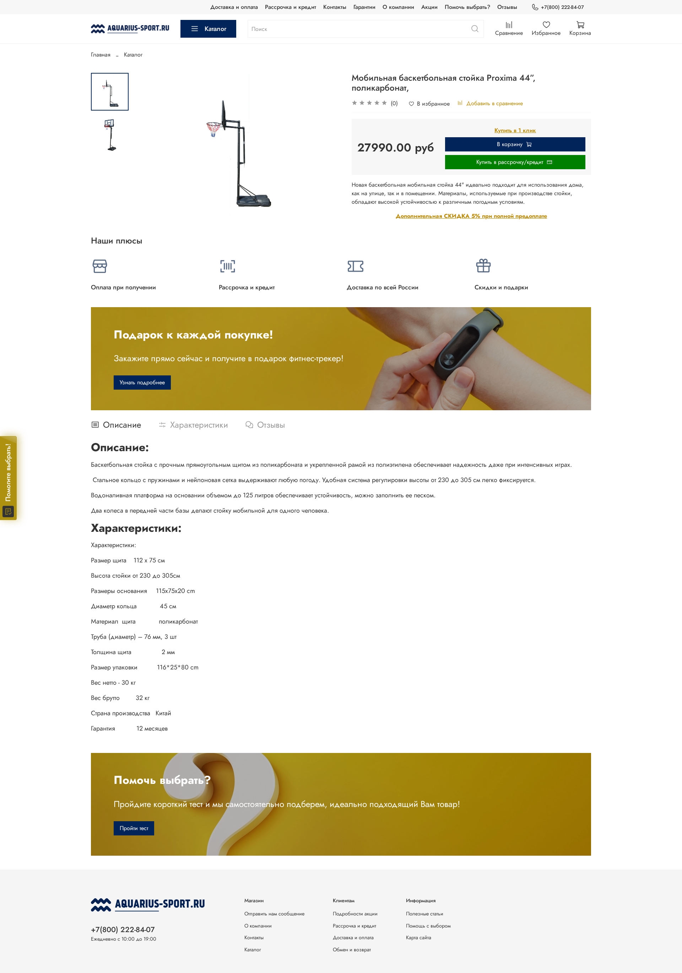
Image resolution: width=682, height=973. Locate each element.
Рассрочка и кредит (290, 7)
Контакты (334, 7)
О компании (398, 7)
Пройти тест (134, 828)
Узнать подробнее (142, 382)
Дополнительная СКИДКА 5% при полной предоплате (471, 216)
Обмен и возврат (352, 949)
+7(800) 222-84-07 (562, 7)
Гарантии (364, 7)
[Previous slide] (146, 147)
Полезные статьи (424, 913)
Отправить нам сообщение (274, 913)
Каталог (215, 28)
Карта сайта (418, 937)
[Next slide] (326, 147)
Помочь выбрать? (467, 7)
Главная (100, 54)
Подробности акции (355, 913)
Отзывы (507, 7)
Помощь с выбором (428, 925)
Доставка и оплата (234, 7)
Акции (429, 7)
